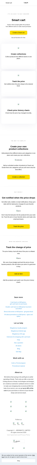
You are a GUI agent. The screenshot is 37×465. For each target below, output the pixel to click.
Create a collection (18, 177)
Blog (18, 348)
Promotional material (18, 366)
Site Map (18, 351)
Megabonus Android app (18, 331)
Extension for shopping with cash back (18, 337)
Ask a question (18, 343)
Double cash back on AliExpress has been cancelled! (18, 307)
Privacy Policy (25, 435)
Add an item (18, 274)
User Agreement (12, 435)
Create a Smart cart (18, 32)
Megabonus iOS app (18, 334)
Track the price (18, 226)
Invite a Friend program (18, 363)
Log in (26, 2)
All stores (18, 346)
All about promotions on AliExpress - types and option (18, 315)
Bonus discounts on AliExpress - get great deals (18, 311)
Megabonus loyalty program (18, 328)
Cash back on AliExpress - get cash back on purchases (18, 303)
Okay (18, 460)
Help (18, 340)
